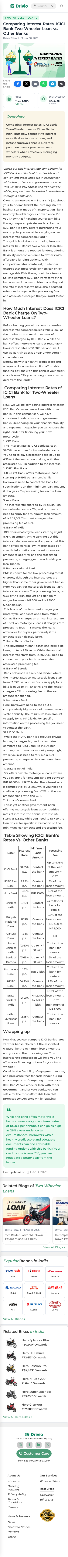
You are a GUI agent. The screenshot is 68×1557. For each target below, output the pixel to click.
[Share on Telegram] (52, 84)
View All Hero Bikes (16, 1417)
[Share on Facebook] (17, 84)
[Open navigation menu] (5, 6)
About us (14, 1481)
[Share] (61, 84)
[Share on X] (26, 84)
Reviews (13, 1532)
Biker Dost (47, 1499)
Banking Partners (13, 1488)
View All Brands (14, 1319)
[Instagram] (20, 1445)
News (11, 1522)
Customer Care (36, 1453)
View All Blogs (53, 1247)
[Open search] (62, 6)
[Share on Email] (35, 84)
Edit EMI (19, 104)
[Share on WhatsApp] (43, 84)
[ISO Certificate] (48, 1515)
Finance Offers (50, 1481)
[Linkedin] (39, 1445)
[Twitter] (48, 1445)
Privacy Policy (17, 1494)
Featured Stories (19, 1527)
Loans (11, 1536)
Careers (13, 1507)
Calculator (46, 1494)
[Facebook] (29, 1445)
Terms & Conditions (15, 1501)
